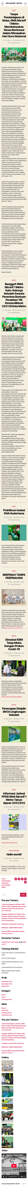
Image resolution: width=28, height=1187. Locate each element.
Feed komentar (7, 1013)
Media (4, 887)
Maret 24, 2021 (20, 858)
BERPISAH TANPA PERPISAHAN (14, 576)
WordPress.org (7, 1015)
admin (9, 40)
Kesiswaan (5, 883)
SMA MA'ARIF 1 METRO (14, 3)
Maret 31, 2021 (20, 517)
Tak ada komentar (15, 42)
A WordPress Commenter (10, 942)
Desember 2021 (7, 981)
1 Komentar (15, 861)
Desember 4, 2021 (20, 40)
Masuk (4, 1008)
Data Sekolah (6, 885)
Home (3, 879)
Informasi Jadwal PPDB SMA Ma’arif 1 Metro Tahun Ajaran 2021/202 (14, 798)
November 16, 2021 (20, 310)
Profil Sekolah (6, 881)
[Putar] (3, 1176)
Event (14, 10)
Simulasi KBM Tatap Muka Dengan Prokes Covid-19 (14, 644)
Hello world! (14, 854)
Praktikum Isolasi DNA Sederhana (14, 511)
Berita (14, 280)
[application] (14, 1165)
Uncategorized (14, 850)
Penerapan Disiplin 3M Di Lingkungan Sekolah (14, 712)
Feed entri (5, 1010)
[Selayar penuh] (24, 1176)
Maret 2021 (5, 986)
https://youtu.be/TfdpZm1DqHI (12, 697)
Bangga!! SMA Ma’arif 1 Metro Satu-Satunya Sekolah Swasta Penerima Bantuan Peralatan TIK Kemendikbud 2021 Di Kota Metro (14, 295)
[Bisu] (22, 1176)
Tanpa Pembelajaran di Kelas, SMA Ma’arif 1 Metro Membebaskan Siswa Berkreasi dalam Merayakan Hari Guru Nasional (14, 25)
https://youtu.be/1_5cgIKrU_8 (13, 628)
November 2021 (7, 984)
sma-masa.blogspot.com (9, 843)
